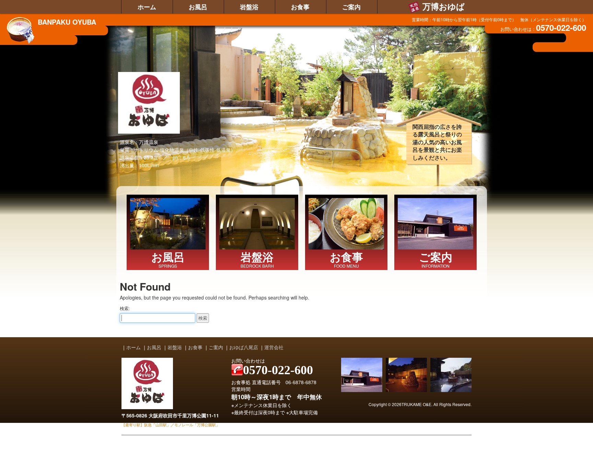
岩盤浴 (249, 6)
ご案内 (351, 6)
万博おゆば (443, 6)
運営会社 (273, 347)
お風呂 (198, 6)
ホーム (147, 6)
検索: (125, 308)
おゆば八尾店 (243, 347)
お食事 (300, 6)
